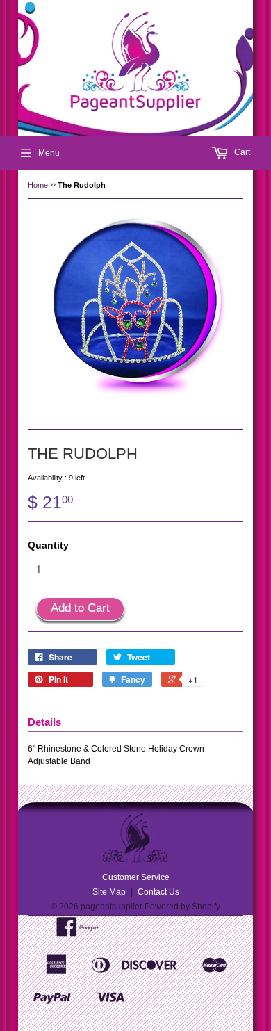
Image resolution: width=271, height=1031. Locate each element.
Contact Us (158, 892)
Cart (241, 152)
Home (38, 185)
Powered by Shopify (182, 906)
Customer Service (136, 877)
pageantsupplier (111, 906)
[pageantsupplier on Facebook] (66, 932)
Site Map (109, 892)
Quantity (48, 545)
